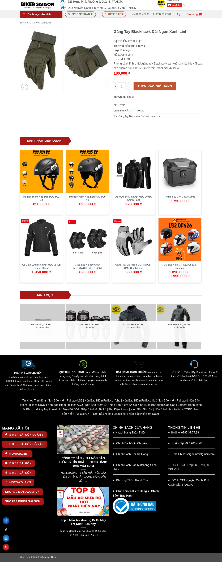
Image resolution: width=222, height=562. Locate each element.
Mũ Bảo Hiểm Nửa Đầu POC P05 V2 (87, 198)
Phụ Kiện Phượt (118, 409)
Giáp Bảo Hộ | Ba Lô (93, 409)
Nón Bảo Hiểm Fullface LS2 (65, 400)
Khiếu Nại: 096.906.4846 (185, 443)
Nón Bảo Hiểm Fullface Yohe (102, 400)
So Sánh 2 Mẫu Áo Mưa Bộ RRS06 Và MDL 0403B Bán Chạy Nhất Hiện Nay (93, 462)
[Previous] (21, 327)
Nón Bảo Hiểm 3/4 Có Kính (126, 404)
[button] (178, 14)
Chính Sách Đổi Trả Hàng (132, 454)
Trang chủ (25, 23)
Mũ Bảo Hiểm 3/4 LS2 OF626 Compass (180, 266)
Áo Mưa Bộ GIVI (69, 409)
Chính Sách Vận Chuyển (130, 443)
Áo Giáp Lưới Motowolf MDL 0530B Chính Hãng (41, 266)
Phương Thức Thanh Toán (132, 480)
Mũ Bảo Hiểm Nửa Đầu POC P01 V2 (41, 198)
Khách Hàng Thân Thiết (129, 432)
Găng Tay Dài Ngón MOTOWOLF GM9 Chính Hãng (133, 266)
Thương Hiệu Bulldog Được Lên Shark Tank (91, 522)
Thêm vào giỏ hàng (155, 86)
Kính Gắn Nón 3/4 (142, 409)
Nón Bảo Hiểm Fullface (136, 400)
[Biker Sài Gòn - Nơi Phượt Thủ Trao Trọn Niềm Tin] (37, 5)
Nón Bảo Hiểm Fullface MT (110, 413)
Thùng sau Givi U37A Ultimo (179, 196)
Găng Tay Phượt (46, 409)
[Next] (199, 327)
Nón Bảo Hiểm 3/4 (96, 404)
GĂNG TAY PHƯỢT (42, 23)
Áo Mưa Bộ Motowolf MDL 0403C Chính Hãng (133, 198)
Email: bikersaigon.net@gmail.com (191, 454)
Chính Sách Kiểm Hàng (131, 491)
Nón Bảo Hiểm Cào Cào (160, 404)
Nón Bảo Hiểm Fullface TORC (173, 409)
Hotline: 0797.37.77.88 (183, 432)
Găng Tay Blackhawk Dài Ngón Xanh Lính (140, 116)
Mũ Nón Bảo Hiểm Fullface (170, 400)
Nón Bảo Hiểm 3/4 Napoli (144, 413)
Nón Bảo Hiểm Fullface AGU (65, 404)
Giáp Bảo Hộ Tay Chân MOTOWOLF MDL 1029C (87, 266)
